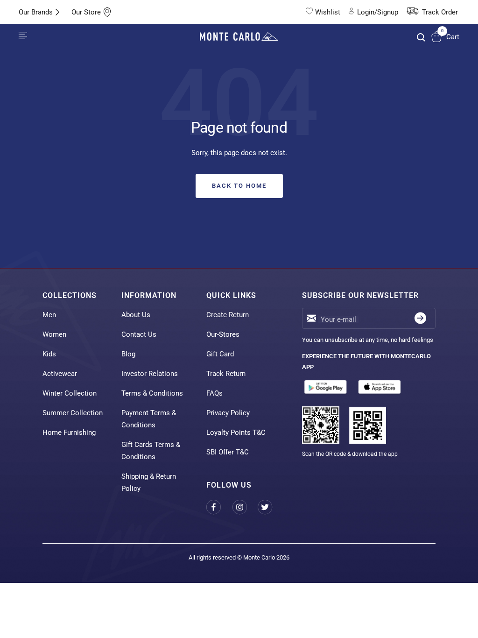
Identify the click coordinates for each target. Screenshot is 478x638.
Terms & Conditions (152, 393)
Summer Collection (72, 413)
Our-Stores (222, 334)
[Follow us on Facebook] (219, 507)
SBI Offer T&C (227, 452)
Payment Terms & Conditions (148, 419)
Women (54, 334)
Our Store (86, 12)
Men (49, 315)
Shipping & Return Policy (148, 482)
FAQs (214, 393)
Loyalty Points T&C (236, 432)
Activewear (59, 373)
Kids (49, 354)
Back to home (239, 185)
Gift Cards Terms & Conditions (150, 450)
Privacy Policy (228, 413)
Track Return (226, 373)
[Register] (420, 318)
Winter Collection (69, 393)
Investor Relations (149, 373)
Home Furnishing (69, 432)
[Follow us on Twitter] (270, 507)
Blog (128, 354)
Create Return (227, 315)
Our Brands (36, 12)
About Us (135, 315)
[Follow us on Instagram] (245, 507)
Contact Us (138, 334)
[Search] (421, 37)
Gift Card (220, 354)
